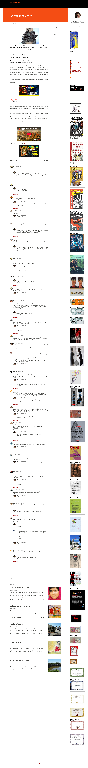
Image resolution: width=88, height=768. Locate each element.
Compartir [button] (56, 27)
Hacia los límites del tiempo (75, 62)
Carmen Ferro (15, 489)
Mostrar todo (73, 82)
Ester (14, 166)
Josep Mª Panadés (16, 223)
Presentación (73, 747)
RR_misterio (15, 276)
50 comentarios (19, 672)
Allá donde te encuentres (20, 606)
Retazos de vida (15, 3)
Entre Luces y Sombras (74, 66)
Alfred (14, 210)
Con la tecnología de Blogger (36, 763)
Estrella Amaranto (16, 300)
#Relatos (15, 160)
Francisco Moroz (16, 503)
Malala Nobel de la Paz (19, 588)
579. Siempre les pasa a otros (76, 75)
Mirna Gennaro (16, 443)
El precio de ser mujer (19, 642)
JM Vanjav (15, 335)
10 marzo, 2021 (18, 166)
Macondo (15, 197)
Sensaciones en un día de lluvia (76, 67)
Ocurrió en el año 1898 (19, 660)
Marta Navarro (16, 319)
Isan (14, 258)
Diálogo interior (16, 624)
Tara (14, 454)
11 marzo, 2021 (23, 201)
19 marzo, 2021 (23, 530)
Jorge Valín (15, 239)
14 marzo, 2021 (18, 454)
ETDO (24, 143)
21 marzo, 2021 (23, 542)
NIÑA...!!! (72, 63)
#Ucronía (55, 34)
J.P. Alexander (15, 184)
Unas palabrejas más (74, 78)
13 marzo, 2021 (20, 406)
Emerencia (15, 406)
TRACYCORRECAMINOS (75, 70)
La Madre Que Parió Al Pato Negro (77, 74)
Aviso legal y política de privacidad (77, 748)
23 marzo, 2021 (20, 550)
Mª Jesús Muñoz (16, 352)
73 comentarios (19, 635)
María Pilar (18, 201)
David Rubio (15, 371)
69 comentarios (19, 617)
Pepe (14, 422)
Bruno (14, 471)
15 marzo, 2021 (23, 363)
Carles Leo (18, 530)
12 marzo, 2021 (20, 343)
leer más (42, 599)
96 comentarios (19, 599)
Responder (15, 182)
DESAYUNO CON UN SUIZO (75, 71)
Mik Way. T (15, 550)
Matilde (14, 390)
